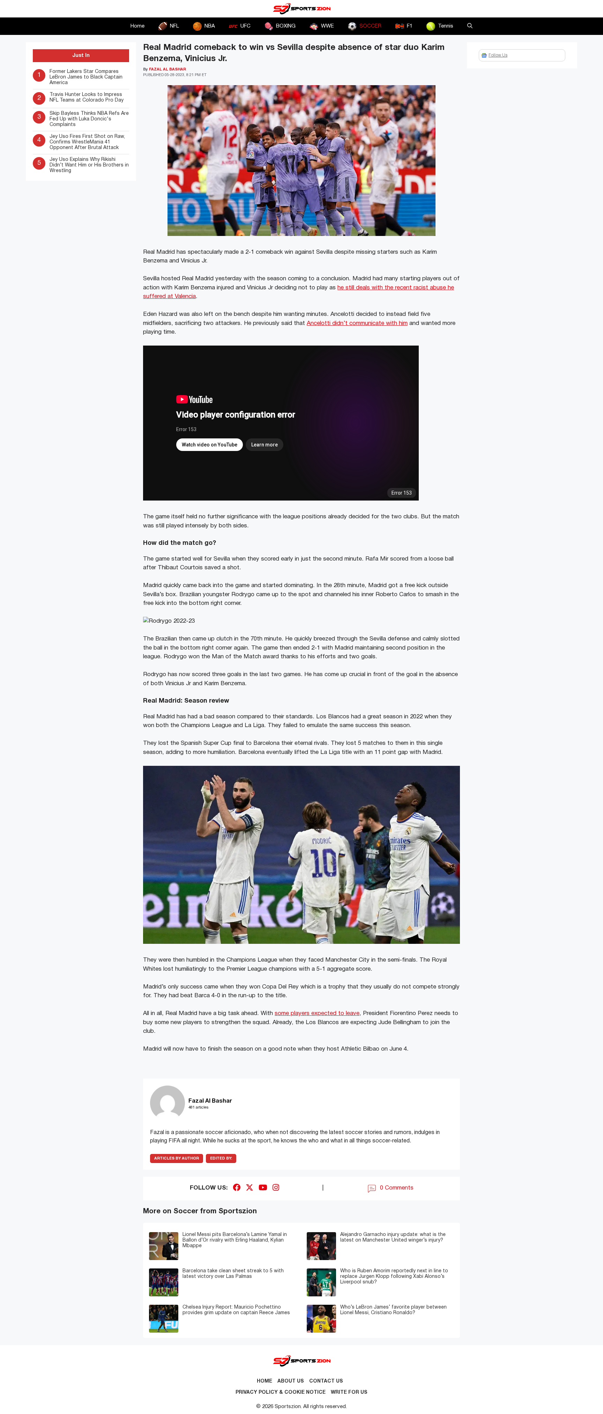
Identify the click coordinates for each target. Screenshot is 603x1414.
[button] (469, 26)
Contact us (326, 1381)
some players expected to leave (317, 1013)
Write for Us (349, 1392)
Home (137, 26)
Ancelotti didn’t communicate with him (357, 323)
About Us (290, 1381)
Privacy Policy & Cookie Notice (281, 1392)
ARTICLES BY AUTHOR (176, 1158)
